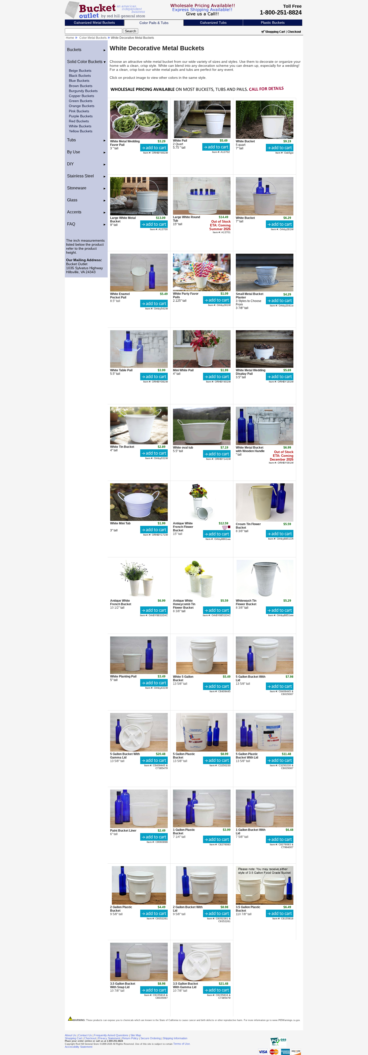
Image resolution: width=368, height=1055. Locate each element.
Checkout (90, 1038)
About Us (70, 1035)
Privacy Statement (109, 1038)
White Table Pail (121, 370)
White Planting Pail (123, 676)
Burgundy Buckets (83, 91)
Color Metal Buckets (93, 38)
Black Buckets (80, 76)
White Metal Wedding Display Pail (250, 372)
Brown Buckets (80, 86)
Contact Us (85, 1035)
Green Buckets (80, 101)
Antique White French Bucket (120, 602)
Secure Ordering (150, 1038)
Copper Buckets (81, 96)
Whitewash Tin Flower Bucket (246, 602)
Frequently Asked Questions (111, 1035)
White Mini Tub (120, 523)
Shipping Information (175, 1038)
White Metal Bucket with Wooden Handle (250, 449)
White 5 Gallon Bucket (183, 678)
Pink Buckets (79, 111)
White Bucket (245, 141)
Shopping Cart (73, 1038)
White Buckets (80, 126)
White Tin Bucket (122, 447)
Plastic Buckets (273, 23)
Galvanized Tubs (213, 23)
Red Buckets (79, 121)
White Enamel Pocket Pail (120, 295)
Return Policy (130, 1038)
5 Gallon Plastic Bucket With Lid (247, 755)
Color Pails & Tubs (153, 23)
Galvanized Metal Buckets (94, 23)
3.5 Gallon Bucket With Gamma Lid (185, 985)
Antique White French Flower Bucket (183, 527)
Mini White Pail (183, 370)
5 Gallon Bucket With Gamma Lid (125, 755)
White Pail (180, 140)
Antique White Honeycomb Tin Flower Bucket (184, 604)
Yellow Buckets (80, 131)
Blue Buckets (79, 81)
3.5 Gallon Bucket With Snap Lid (122, 985)
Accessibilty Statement (78, 1046)
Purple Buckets (81, 116)
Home (70, 38)
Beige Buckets (80, 71)
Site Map (135, 1035)
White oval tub (183, 447)
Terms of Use (181, 1043)
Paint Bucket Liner (123, 830)
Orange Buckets (81, 106)
